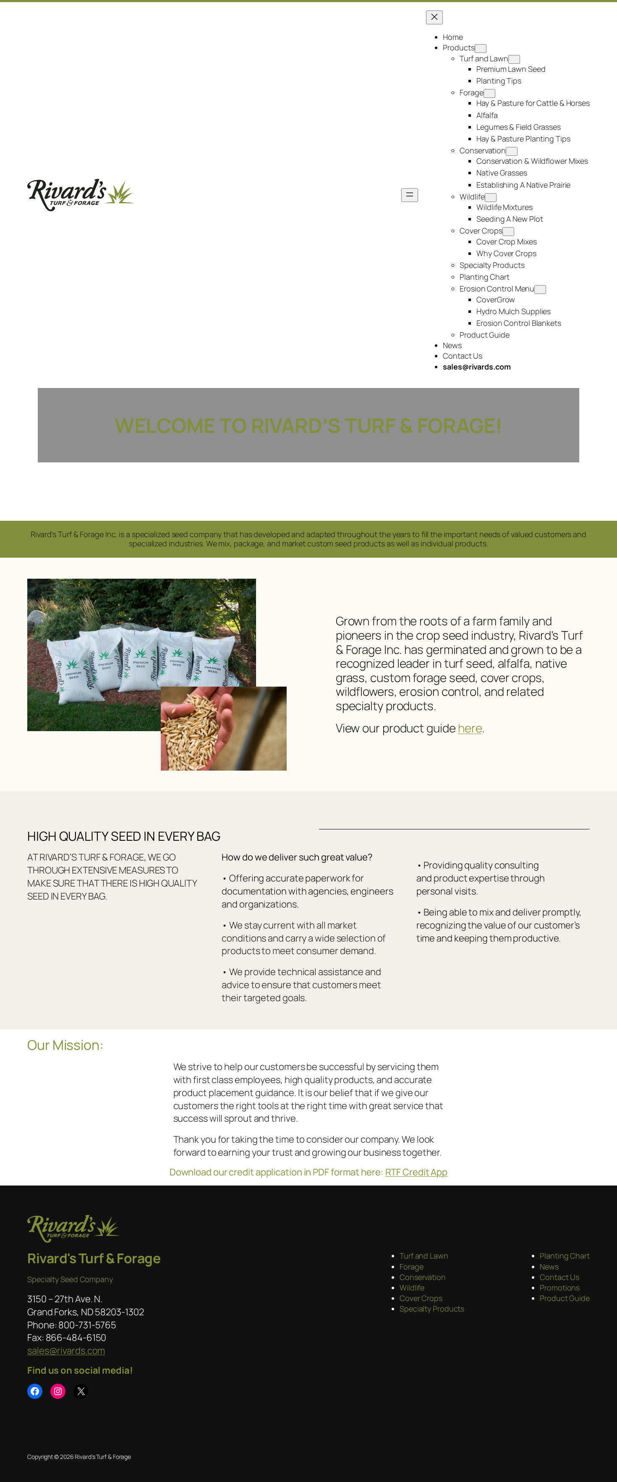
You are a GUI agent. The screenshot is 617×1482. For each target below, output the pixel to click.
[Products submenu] (480, 48)
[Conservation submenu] (512, 151)
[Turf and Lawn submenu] (514, 59)
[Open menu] (409, 195)
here (470, 728)
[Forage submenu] (489, 93)
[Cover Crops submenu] (508, 231)
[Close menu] (434, 17)
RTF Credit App (416, 1172)
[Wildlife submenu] (491, 197)
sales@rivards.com (66, 1350)
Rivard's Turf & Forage (93, 1258)
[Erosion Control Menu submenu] (540, 289)
